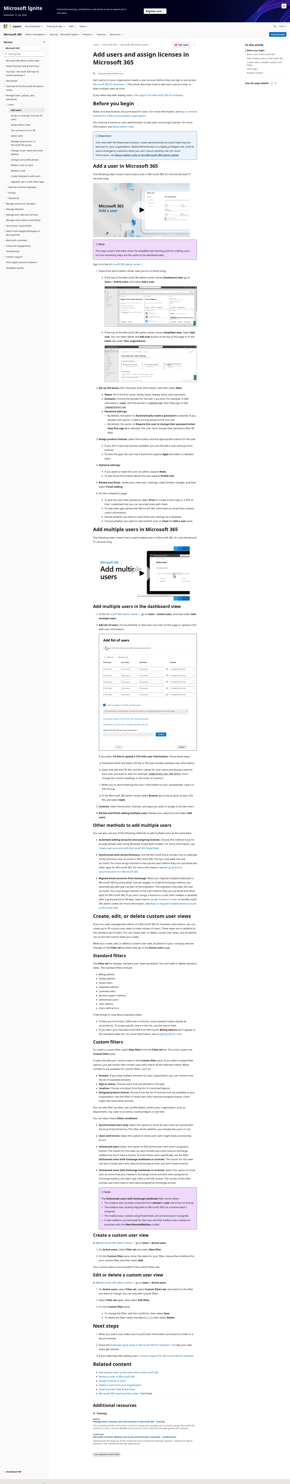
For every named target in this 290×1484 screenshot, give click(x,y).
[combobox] (24, 48)
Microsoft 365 (110, 44)
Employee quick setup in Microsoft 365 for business (139, 1345)
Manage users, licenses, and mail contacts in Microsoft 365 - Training (128, 1421)
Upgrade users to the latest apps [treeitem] (27, 181)
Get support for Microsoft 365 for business (158, 95)
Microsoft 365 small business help (118, 1393)
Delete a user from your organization (120, 1385)
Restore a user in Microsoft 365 (117, 1376)
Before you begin (256, 50)
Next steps (252, 68)
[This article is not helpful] (275, 83)
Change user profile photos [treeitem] (25, 159)
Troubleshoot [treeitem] (12, 251)
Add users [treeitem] (16, 110)
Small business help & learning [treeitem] (22, 66)
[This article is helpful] (272, 83)
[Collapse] (44, 42)
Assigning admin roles (169, 1034)
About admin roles (123, 126)
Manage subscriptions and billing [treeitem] (23, 220)
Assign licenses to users (112, 1380)
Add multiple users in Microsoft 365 (265, 58)
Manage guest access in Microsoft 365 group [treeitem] (23, 143)
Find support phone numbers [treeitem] (21, 262)
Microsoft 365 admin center (134, 44)
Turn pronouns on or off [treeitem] (23, 130)
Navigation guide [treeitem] (15, 267)
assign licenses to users (164, 899)
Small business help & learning (116, 1389)
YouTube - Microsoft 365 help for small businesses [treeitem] (22, 73)
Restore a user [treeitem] (18, 170)
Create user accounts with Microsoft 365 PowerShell (129, 848)
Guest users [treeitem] (17, 135)
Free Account (278, 34)
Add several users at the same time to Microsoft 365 (128, 1372)
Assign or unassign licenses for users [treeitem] (27, 117)
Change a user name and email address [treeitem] (27, 152)
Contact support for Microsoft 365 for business (167, 1355)
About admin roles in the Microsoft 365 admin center (147, 155)
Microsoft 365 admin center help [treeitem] (22, 60)
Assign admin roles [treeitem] (20, 124)
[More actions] (194, 44)
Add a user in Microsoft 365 (261, 54)
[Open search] (275, 26)
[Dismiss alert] (284, 6)
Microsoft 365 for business (108, 84)
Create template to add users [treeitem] (25, 176)
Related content (255, 72)
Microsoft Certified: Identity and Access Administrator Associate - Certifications (134, 1437)
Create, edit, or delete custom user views (264, 63)
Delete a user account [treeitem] (22, 165)
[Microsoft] (6, 26)
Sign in (282, 26)
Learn (96, 44)
